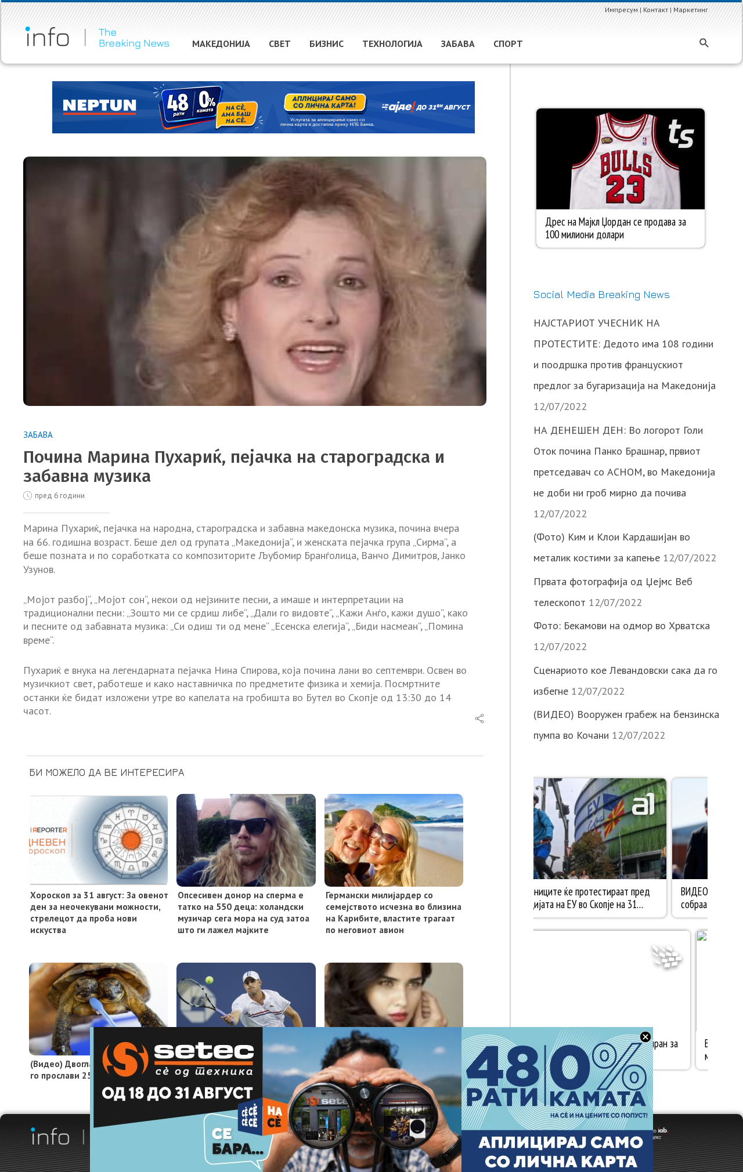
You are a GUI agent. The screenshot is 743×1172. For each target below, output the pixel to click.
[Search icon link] (704, 43)
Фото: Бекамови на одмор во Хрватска (621, 625)
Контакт (655, 9)
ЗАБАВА (38, 434)
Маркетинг (690, 9)
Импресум (621, 9)
